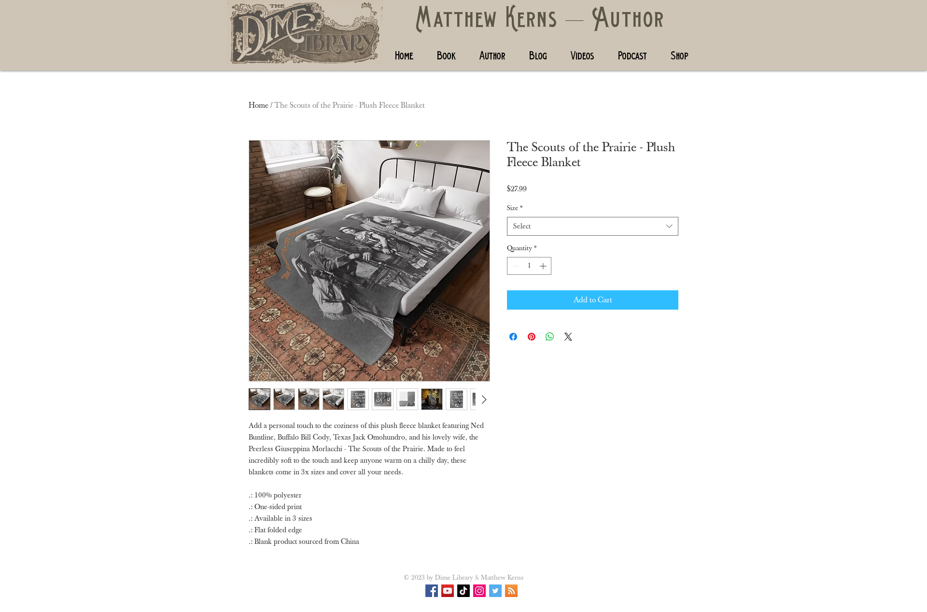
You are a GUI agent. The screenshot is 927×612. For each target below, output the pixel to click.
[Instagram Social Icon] (479, 590)
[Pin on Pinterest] (531, 336)
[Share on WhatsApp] (550, 336)
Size (515, 208)
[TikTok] (463, 590)
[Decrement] (514, 265)
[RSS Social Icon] (511, 590)
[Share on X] (568, 336)
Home (258, 105)
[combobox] (592, 226)
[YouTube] (447, 590)
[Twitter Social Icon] (495, 590)
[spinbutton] (529, 265)
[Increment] (544, 265)
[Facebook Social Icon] (431, 590)
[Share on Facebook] (513, 336)
